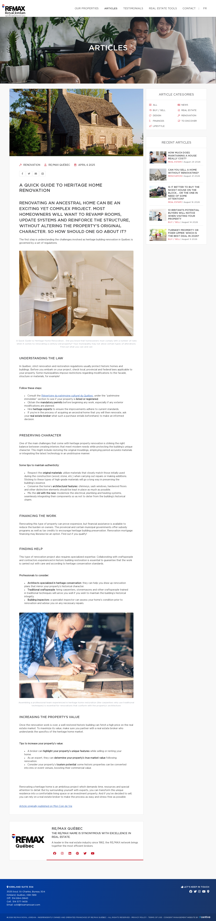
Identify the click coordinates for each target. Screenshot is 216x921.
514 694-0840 (20, 898)
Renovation (31, 165)
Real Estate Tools (163, 8)
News (184, 105)
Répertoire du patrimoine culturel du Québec (67, 396)
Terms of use (155, 917)
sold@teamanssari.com (27, 905)
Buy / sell (159, 110)
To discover (189, 121)
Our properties (87, 8)
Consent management (175, 917)
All (154, 105)
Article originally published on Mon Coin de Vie (45, 806)
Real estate (188, 110)
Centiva (204, 917)
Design (156, 116)
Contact (189, 8)
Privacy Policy (138, 917)
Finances (158, 121)
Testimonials (133, 8)
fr (205, 8)
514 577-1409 (20, 902)
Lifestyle (158, 126)
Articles (110, 8)
